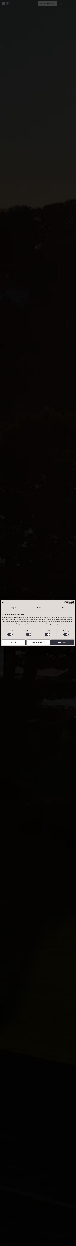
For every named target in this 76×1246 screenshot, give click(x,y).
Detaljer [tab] (38, 608)
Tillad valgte (38, 642)
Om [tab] (63, 608)
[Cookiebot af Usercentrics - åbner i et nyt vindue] (66, 602)
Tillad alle (62, 642)
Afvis (13, 642)
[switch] (28, 634)
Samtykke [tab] (13, 608)
